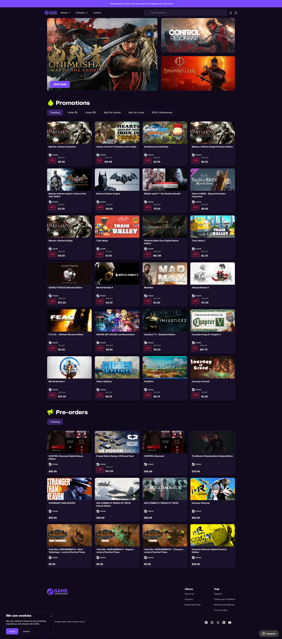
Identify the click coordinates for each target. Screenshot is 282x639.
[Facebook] (206, 622)
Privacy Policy (221, 610)
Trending (55, 112)
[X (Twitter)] (218, 622)
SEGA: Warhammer (162, 112)
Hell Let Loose (136, 112)
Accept (12, 631)
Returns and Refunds (224, 604)
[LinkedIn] (224, 622)
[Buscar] (147, 12)
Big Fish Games (112, 112)
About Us (189, 593)
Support (218, 593)
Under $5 (72, 112)
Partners (189, 599)
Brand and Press (193, 604)
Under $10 (90, 112)
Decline (26, 631)
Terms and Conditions (224, 599)
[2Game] (57, 591)
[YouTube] (229, 622)
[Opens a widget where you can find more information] (269, 634)
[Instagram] (212, 622)
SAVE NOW (59, 84)
